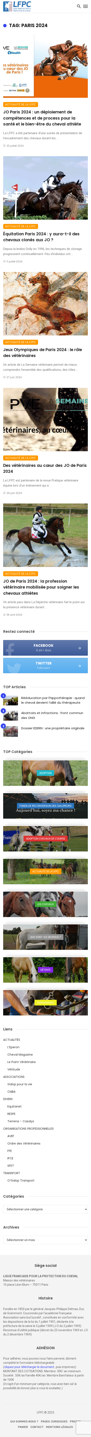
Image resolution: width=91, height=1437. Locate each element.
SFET (10, 1166)
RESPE (11, 1114)
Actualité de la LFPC (20, 104)
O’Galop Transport (20, 1180)
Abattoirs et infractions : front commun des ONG (52, 715)
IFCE (10, 1158)
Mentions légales (59, 1427)
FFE (9, 1151)
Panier (23, 1427)
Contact (37, 1427)
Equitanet (14, 1106)
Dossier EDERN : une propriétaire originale (52, 728)
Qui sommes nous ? (24, 1421)
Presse (75, 1421)
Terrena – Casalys (20, 1121)
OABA (11, 1091)
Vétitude (13, 1069)
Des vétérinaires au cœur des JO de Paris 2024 (45, 468)
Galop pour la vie (19, 1084)
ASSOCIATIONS (14, 1077)
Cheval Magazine (20, 1054)
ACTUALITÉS (11, 1040)
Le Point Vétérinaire (21, 1062)
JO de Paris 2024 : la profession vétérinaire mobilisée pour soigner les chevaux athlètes (41, 587)
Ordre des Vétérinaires (23, 1143)
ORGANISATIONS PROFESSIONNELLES (28, 1129)
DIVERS (8, 1099)
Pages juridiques (54, 1421)
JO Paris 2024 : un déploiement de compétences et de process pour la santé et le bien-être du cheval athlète (42, 118)
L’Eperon (13, 1047)
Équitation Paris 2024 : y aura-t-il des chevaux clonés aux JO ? (41, 237)
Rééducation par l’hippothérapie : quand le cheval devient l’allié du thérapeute (53, 700)
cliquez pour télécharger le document (29, 1367)
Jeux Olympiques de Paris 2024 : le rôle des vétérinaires (42, 353)
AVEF (10, 1136)
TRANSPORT (11, 1173)
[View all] (45, 773)
